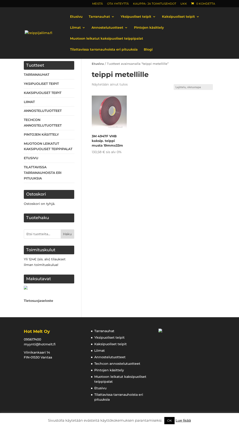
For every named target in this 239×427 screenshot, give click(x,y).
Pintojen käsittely (149, 28)
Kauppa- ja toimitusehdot (154, 3)
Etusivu (76, 17)
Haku (67, 234)
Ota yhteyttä (118, 3)
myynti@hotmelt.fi (40, 344)
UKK (183, 3)
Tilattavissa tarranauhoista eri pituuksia (104, 50)
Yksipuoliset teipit (136, 17)
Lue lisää (183, 420)
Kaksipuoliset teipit (178, 17)
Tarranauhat (99, 17)
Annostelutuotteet (107, 28)
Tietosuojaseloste (38, 301)
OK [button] (169, 420)
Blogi (148, 50)
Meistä (97, 3)
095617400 (32, 339)
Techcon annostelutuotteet (117, 364)
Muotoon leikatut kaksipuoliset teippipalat (106, 39)
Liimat (75, 28)
